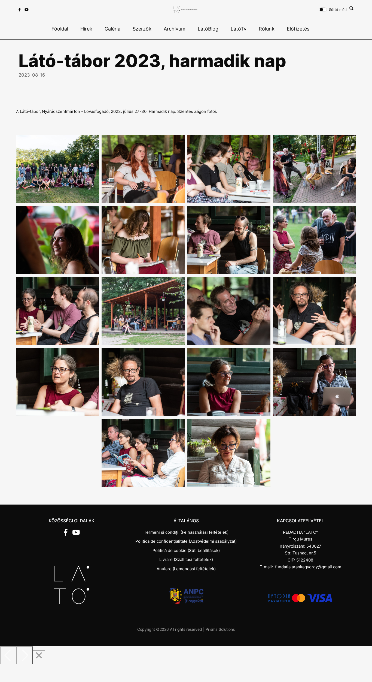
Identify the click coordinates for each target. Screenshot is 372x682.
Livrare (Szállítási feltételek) (186, 559)
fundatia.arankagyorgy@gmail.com (308, 566)
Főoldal (59, 29)
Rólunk (267, 29)
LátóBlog (208, 29)
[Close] (39, 655)
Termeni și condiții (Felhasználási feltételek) (186, 532)
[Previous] (8, 655)
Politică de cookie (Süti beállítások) (186, 550)
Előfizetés (298, 29)
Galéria (112, 29)
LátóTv (238, 29)
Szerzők (142, 29)
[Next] (24, 655)
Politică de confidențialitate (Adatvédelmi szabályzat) (186, 541)
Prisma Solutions (220, 629)
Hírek (86, 29)
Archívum (174, 29)
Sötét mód (338, 9)
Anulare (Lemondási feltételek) (186, 568)
